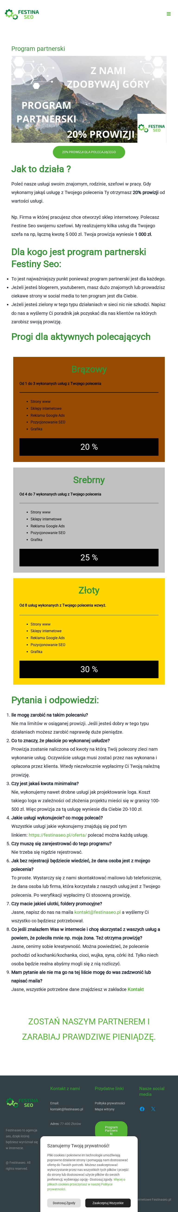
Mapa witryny (104, 1109)
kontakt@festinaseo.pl (97, 912)
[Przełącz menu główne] (169, 14)
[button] (111, 1130)
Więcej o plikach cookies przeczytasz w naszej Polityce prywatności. (86, 1184)
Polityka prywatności (110, 1103)
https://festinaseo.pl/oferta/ (58, 835)
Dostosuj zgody (64, 1203)
